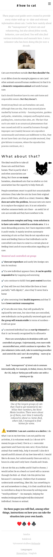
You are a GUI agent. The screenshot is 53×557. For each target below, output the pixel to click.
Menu (49, 3)
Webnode (35, 543)
